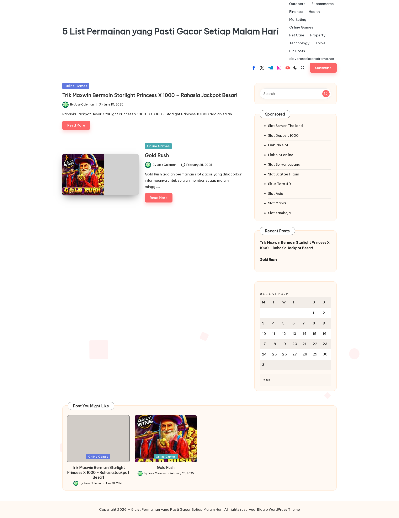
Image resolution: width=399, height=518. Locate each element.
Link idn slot (278, 145)
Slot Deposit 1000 (283, 135)
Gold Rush (157, 155)
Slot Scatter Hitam (283, 174)
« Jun (266, 379)
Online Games (75, 86)
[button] (323, 68)
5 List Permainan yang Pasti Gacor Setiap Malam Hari (170, 31)
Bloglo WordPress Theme (278, 509)
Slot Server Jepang (284, 164)
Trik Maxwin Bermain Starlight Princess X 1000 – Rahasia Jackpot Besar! (150, 95)
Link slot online (280, 155)
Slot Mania (277, 203)
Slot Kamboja (279, 213)
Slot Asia (275, 193)
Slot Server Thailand (285, 125)
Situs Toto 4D (279, 183)
